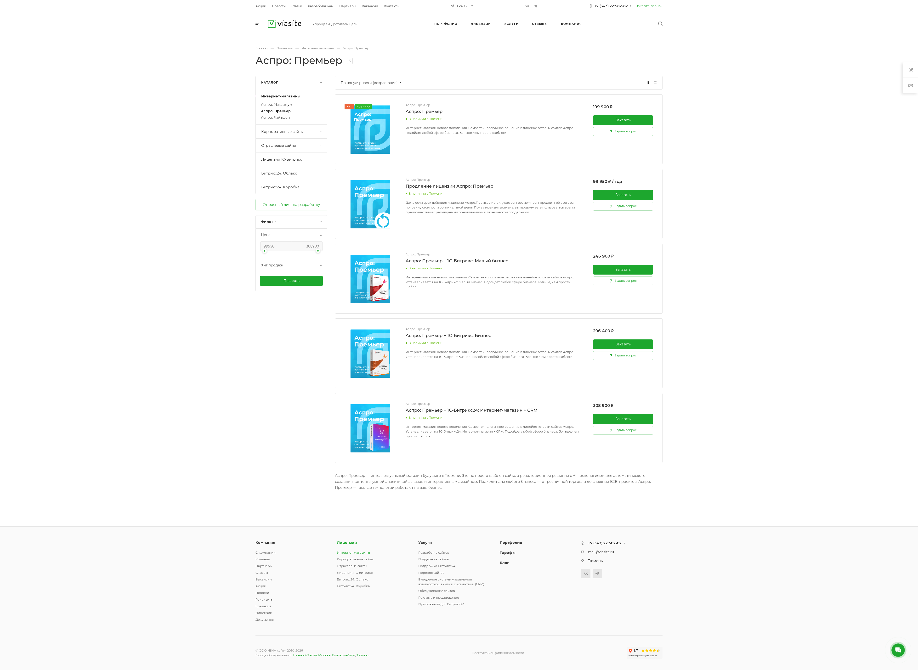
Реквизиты (264, 599)
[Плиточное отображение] (641, 82)
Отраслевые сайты (278, 145)
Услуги (425, 542)
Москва (324, 655)
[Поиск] (660, 24)
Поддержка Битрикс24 (436, 566)
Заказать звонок (649, 6)
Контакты (263, 606)
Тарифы (508, 552)
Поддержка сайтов (433, 559)
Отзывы (261, 572)
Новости (262, 593)
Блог (504, 562)
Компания (265, 542)
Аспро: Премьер (276, 111)
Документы (264, 619)
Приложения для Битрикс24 (441, 604)
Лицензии (263, 613)
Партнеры (263, 566)
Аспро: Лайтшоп (275, 117)
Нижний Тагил (305, 655)
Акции (260, 586)
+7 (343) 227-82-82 (611, 6)
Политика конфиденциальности (498, 653)
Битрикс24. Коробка (280, 187)
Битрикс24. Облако (279, 173)
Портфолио (511, 542)
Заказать (623, 120)
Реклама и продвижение (438, 597)
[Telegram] (535, 6)
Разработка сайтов (433, 552)
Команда (262, 559)
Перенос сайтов (431, 572)
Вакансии (263, 579)
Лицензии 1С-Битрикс (281, 159)
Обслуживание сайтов (436, 591)
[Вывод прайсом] (655, 82)
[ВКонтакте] (527, 6)
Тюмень (363, 655)
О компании (265, 552)
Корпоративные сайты (282, 131)
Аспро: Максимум (276, 104)
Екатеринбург (343, 655)
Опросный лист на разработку (291, 204)
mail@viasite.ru (601, 552)
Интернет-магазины (280, 96)
